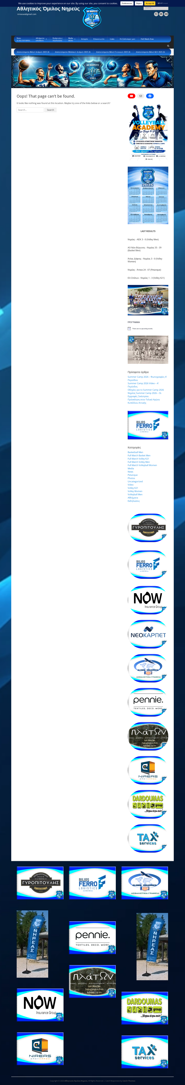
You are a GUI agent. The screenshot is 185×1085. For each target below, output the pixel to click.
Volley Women (135, 491)
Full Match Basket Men (139, 455)
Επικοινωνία (98, 39)
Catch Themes (129, 1081)
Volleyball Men (135, 494)
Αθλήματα (133, 497)
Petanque (133, 474)
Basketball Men (135, 452)
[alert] (148, 328)
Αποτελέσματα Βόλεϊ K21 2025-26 (150, 52)
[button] (132, 300)
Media (131, 468)
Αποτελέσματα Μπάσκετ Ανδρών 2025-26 (72, 52)
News (130, 471)
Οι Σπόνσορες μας (127, 39)
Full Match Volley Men (139, 461)
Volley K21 (133, 487)
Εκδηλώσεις (134, 500)
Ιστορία (84, 39)
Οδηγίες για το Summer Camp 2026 (146, 389)
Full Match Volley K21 (138, 458)
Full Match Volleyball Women (142, 465)
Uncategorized (135, 481)
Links (112, 39)
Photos (131, 478)
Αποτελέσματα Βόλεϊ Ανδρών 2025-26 (33, 52)
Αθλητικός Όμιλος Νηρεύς (48, 9)
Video (131, 484)
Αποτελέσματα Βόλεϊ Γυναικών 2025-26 (113, 52)
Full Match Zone (147, 39)
